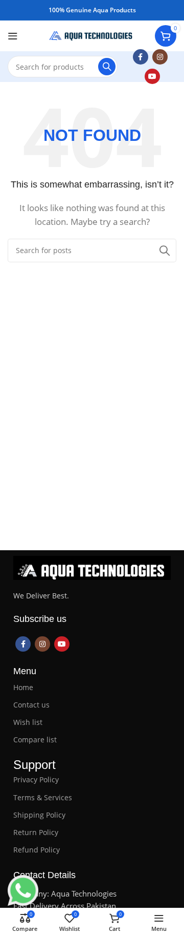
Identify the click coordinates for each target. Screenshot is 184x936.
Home (23, 687)
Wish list (27, 722)
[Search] (107, 66)
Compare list (35, 739)
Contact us (31, 705)
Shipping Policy (39, 815)
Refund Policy (36, 850)
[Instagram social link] (160, 57)
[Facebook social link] (140, 57)
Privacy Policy (36, 779)
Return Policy (35, 832)
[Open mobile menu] (13, 36)
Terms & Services (42, 797)
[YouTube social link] (152, 76)
